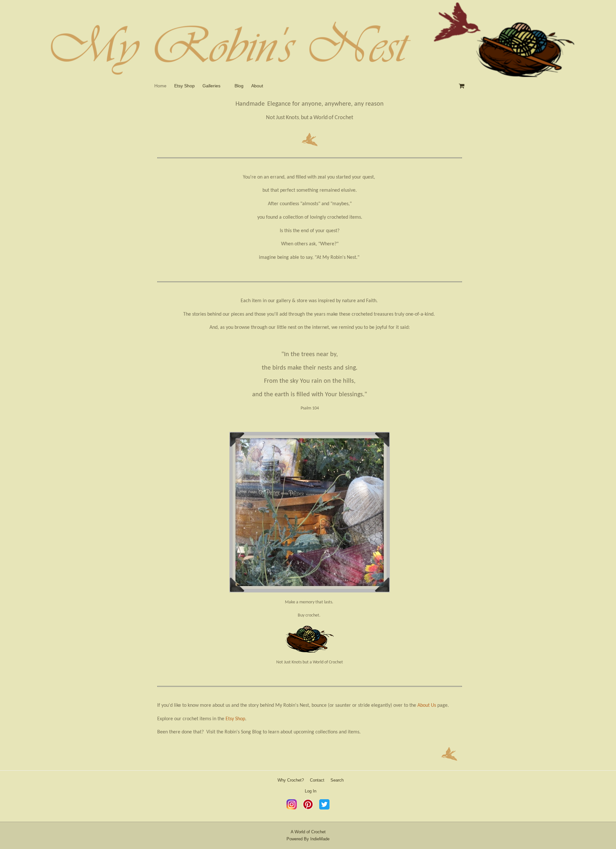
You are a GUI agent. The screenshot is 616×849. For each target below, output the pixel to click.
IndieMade (319, 838)
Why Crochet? (291, 780)
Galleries (211, 85)
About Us (426, 705)
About (257, 85)
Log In (310, 791)
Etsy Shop (184, 85)
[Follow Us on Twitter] (324, 808)
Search (337, 780)
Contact (317, 780)
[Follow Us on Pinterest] (308, 808)
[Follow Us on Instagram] (292, 808)
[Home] (308, 38)
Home (160, 85)
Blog (239, 85)
